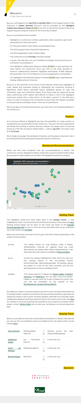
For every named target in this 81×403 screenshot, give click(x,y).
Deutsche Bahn (63, 252)
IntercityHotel (14, 331)
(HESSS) (52, 78)
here (72, 222)
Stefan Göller (25, 304)
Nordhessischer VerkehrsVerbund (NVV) (40, 284)
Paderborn (40, 277)
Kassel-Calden (58, 274)
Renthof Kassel (14, 357)
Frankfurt (69, 274)
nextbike (28, 230)
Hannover (28, 277)
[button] (75, 14)
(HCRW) (34, 28)
